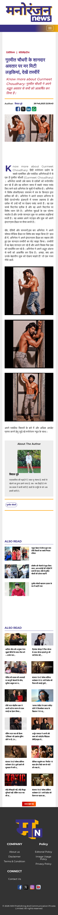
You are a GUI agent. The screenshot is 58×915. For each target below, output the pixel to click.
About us (14, 851)
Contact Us (14, 878)
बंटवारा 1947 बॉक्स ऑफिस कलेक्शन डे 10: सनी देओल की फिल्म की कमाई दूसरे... (42, 680)
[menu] (50, 28)
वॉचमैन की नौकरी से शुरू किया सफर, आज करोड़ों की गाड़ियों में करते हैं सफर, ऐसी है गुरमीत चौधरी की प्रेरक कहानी (41, 570)
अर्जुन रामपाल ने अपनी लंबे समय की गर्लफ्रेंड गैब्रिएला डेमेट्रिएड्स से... (41, 736)
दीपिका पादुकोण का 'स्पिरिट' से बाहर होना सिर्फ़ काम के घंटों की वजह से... (42, 764)
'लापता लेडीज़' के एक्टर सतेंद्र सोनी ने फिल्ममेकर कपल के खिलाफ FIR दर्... (42, 708)
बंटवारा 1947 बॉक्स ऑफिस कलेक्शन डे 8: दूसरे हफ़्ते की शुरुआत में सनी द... (14, 764)
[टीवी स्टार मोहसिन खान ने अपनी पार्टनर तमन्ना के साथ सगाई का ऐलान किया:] (16, 695)
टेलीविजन (10, 52)
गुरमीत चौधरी (11, 504)
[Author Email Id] (21, 474)
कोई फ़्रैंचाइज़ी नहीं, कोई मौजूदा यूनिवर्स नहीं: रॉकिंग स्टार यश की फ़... (15, 793)
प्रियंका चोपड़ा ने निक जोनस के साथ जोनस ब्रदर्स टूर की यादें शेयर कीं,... (41, 652)
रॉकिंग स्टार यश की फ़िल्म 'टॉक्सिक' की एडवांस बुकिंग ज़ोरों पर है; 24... (14, 736)
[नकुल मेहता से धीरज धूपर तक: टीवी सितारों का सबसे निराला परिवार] (17, 554)
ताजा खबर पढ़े (29, 804)
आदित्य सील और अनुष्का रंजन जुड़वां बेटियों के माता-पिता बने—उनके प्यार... (15, 652)
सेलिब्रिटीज (24, 52)
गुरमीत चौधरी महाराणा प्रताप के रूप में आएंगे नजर (41, 584)
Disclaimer (14, 856)
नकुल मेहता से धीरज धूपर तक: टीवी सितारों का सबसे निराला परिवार (41, 550)
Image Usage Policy (43, 858)
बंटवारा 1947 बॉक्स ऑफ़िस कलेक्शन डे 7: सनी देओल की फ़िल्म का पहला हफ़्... (42, 793)
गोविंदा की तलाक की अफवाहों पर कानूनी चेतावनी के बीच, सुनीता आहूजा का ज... (15, 680)
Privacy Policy (43, 863)
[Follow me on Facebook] (25, 103)
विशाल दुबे (18, 103)
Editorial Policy (43, 851)
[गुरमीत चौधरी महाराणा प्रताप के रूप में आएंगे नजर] (17, 589)
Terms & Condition (14, 861)
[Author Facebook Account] (25, 474)
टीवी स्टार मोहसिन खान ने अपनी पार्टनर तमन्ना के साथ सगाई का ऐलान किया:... (14, 708)
